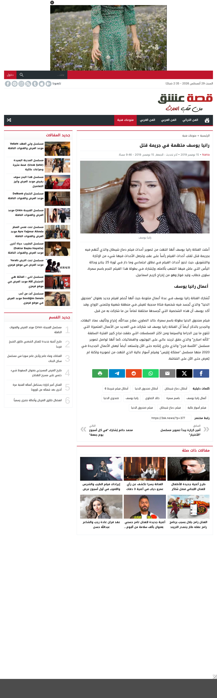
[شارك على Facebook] (201, 373)
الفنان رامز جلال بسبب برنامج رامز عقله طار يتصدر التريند (188, 524)
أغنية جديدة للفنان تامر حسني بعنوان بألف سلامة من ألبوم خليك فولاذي (145, 527)
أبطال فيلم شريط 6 (116, 388)
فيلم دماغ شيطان (170, 407)
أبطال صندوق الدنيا (146, 388)
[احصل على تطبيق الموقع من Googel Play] (48, 84)
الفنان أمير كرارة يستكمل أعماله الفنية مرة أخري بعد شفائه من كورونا (37, 387)
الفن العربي (168, 120)
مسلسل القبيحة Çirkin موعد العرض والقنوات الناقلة (25, 212)
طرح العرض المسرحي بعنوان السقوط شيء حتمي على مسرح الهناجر (36, 373)
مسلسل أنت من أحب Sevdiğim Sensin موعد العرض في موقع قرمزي (25, 298)
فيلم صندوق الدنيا (142, 407)
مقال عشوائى (9, 120)
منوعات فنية (125, 120)
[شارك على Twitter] (184, 373)
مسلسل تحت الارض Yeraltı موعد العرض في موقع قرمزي (25, 262)
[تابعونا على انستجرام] (21, 84)
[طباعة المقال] (100, 373)
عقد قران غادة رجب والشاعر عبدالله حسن (101, 524)
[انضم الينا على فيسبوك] (7, 84)
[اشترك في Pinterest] (14, 84)
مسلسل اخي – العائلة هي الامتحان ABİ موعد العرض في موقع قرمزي (25, 281)
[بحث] (22, 74)
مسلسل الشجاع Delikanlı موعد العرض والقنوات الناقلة (25, 196)
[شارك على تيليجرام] (117, 373)
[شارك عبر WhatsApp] (150, 373)
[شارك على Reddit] (134, 373)
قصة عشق (207, 120)
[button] (52, 2)
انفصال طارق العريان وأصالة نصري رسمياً (38, 400)
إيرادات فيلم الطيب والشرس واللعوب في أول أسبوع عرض (101, 487)
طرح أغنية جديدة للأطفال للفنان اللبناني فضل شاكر (188, 487)
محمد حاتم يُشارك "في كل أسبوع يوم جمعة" (111, 430)
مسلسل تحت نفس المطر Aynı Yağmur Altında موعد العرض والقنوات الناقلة (27, 232)
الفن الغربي (147, 120)
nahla (206, 154)
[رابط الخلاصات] (27, 84)
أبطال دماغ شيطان (176, 388)
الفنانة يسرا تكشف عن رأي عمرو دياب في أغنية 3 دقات (144, 487)
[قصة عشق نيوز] (108, 101)
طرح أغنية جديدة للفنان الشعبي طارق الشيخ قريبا (35, 344)
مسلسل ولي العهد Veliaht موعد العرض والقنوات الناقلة (25, 146)
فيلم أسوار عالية (197, 407)
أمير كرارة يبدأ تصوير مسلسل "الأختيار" (180, 430)
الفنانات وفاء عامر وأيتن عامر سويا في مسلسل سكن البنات (34, 358)
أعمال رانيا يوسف (196, 398)
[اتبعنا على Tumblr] (34, 84)
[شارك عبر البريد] (167, 373)
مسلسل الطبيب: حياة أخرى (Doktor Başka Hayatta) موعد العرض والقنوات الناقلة (25, 248)
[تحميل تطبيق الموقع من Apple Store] (41, 84)
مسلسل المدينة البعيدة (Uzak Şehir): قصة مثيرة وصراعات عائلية (28, 165)
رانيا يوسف (132, 398)
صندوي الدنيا (111, 398)
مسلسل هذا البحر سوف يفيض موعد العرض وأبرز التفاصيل (28, 181)
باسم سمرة (173, 398)
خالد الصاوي (152, 398)
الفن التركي (190, 120)
